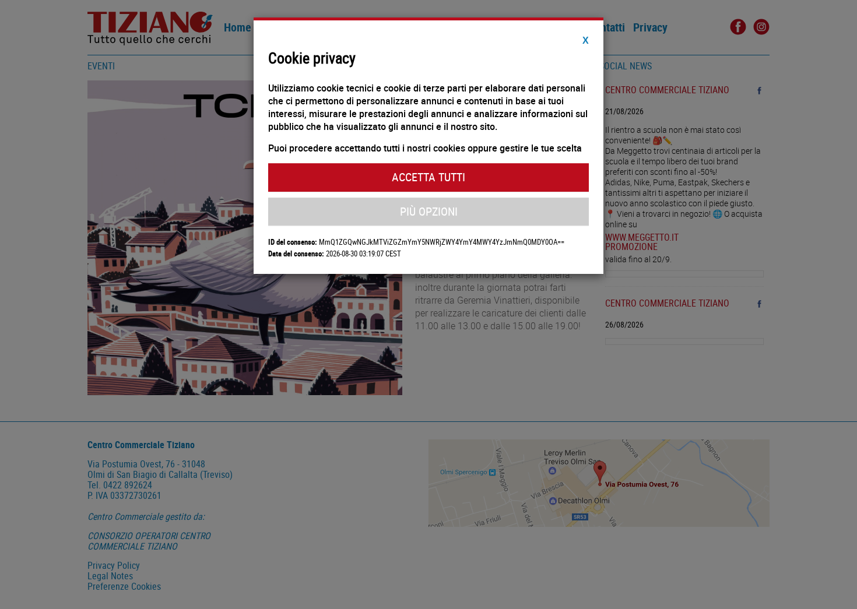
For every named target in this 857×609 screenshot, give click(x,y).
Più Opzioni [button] (429, 211)
